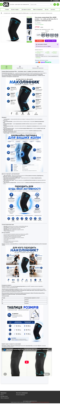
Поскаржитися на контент (35, 402)
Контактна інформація (20, 394)
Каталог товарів (14, 9)
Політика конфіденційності (44, 402)
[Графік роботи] (58, 4)
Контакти (53, 9)
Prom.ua (35, 401)
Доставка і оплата (4, 396)
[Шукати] (51, 4)
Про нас (46, 9)
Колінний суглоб (7, 13)
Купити (40, 40)
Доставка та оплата (26, 9)
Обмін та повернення (37, 9)
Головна (7, 9)
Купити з (49, 40)
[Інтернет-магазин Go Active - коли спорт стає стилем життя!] (6, 4)
